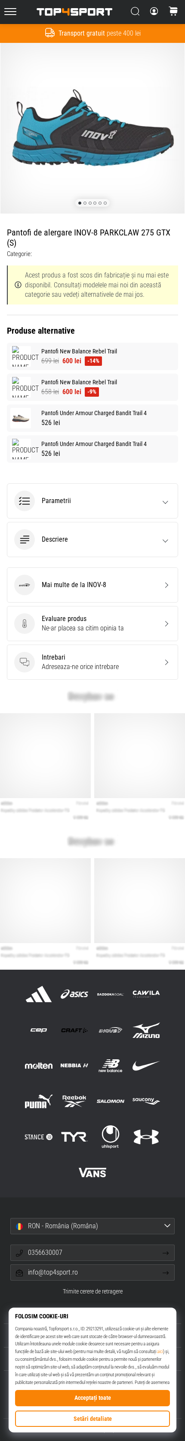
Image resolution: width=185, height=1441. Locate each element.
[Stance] (39, 1137)
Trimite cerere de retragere (93, 1291)
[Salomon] (110, 1101)
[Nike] (146, 1065)
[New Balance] (110, 1065)
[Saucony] (146, 1101)
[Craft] (74, 1030)
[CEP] (39, 1030)
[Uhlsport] (110, 1137)
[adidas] (39, 994)
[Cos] (173, 12)
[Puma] (39, 1101)
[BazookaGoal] (110, 994)
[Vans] (92, 1173)
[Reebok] (74, 1101)
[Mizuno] (146, 1030)
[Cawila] (146, 994)
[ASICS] (74, 994)
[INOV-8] (110, 1030)
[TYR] (74, 1137)
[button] (92, 501)
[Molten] (39, 1065)
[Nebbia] (74, 1065)
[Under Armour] (146, 1137)
